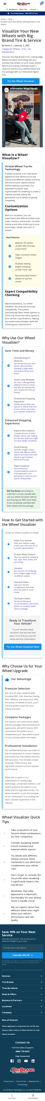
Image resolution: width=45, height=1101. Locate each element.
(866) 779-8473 (23, 1051)
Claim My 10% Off (21, 955)
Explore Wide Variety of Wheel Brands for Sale (21, 1030)
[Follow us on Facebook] (12, 1061)
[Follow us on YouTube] (26, 1061)
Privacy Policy (32, 963)
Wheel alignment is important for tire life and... (21, 1026)
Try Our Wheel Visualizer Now (22, 646)
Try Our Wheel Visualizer (20, 81)
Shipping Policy (34, 1081)
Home (3, 19)
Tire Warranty (22, 1085)
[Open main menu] (5, 4)
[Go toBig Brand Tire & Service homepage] (24, 3)
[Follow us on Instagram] (19, 1061)
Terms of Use (21, 1081)
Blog (10, 19)
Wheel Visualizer (8, 1034)
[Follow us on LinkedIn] (33, 1061)
